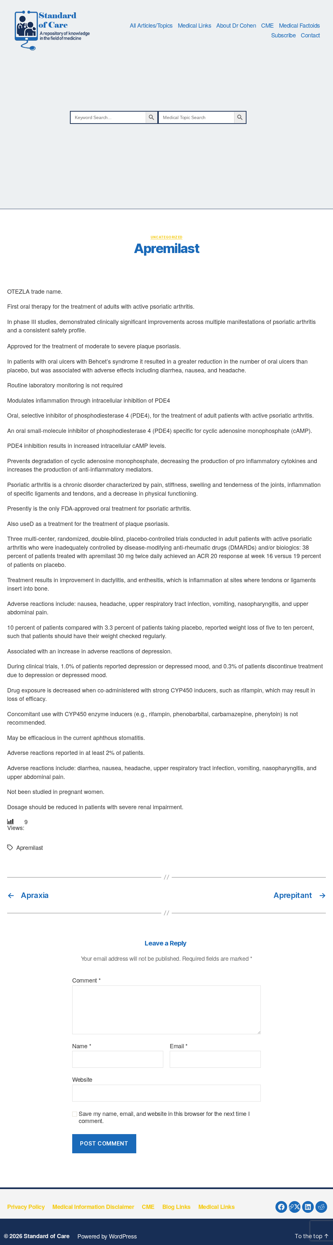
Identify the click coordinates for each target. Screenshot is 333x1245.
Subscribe (283, 35)
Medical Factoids (299, 25)
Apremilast (29, 847)
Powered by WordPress (107, 1236)
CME (267, 25)
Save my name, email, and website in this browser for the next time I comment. (164, 1117)
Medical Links (194, 25)
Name (81, 1046)
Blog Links (176, 1206)
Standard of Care (47, 1236)
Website (82, 1079)
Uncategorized (167, 237)
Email (179, 1046)
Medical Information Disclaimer (93, 1206)
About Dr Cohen (236, 25)
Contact (310, 35)
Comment (86, 980)
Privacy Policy (26, 1206)
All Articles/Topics (151, 25)
